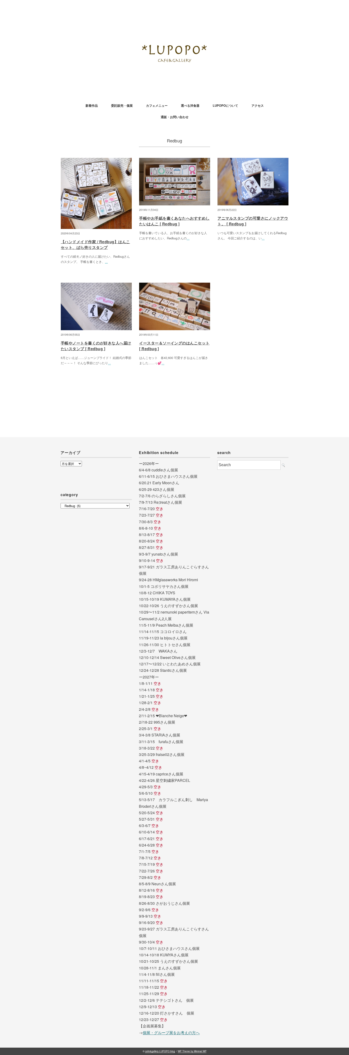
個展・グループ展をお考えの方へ (171, 1032)
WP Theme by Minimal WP (192, 1051)
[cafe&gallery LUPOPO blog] (174, 17)
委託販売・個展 (122, 105)
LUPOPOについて (225, 105)
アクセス (257, 105)
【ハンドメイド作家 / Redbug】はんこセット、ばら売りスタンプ (95, 244)
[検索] (283, 465)
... (106, 261)
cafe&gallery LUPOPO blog (160, 1051)
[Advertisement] (252, 577)
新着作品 (91, 105)
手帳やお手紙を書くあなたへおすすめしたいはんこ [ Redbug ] (174, 221)
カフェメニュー (157, 105)
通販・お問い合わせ (175, 117)
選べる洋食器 (190, 105)
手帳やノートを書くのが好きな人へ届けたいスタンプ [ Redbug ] (96, 345)
